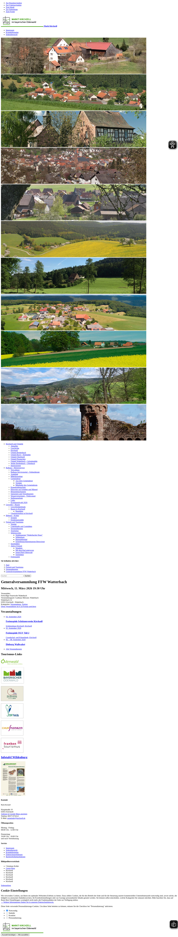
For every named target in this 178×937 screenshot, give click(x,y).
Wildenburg (19, 537)
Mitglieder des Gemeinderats (26, 485)
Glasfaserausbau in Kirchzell (22, 513)
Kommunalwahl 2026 (19, 502)
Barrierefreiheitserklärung (15, 857)
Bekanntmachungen (18, 492)
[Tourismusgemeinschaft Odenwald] (12, 664)
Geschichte (15, 448)
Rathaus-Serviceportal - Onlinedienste (25, 472)
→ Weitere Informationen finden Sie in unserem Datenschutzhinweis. (27, 902)
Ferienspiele (15, 557)
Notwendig (13, 911)
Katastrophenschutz (18, 487)
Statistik (12, 913)
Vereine (13, 524)
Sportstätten (15, 544)
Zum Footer (10, 12)
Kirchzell (14, 450)
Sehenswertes (16, 533)
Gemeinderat (15, 479)
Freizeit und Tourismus (14, 522)
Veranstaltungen (17, 529)
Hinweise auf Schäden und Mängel (24, 489)
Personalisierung (15, 918)
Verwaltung (15, 470)
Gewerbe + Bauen (13, 505)
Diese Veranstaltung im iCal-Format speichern (18, 606)
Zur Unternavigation (13, 5)
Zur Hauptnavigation (14, 3)
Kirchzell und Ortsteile (14, 444)
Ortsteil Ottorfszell (18, 457)
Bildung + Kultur (12, 516)
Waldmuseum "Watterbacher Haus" (29, 535)
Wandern (18, 548)
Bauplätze (19, 511)
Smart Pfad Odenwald (23, 552)
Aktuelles (14, 446)
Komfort (12, 915)
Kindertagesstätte (17, 520)
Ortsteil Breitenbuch (18, 453)
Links (13, 500)
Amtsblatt (14, 474)
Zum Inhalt (10, 7)
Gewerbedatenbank (18, 507)
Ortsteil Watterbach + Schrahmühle (24, 461)
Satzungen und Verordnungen (22, 494)
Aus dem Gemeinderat (24, 481)
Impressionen (16, 466)
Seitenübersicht (11, 35)
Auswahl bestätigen (9, 935)
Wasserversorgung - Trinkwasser (23, 496)
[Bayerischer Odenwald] (12, 683)
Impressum (10, 30)
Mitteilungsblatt (17, 476)
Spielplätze (19, 555)
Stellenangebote (17, 498)
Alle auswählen (23, 935)
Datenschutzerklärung (14, 855)
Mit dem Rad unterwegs (24, 550)
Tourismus (15, 531)
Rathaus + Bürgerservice (15, 468)
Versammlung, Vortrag (19, 604)
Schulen (14, 518)
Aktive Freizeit (16, 546)
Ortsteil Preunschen (18, 459)
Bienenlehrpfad (21, 539)
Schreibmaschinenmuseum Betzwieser (30, 542)
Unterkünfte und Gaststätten (21, 526)
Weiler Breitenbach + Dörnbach (23, 463)
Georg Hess (10, 868)
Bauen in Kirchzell (18, 509)
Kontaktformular (12, 32)
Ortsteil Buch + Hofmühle (21, 455)
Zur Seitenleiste (12, 9)
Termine (18, 483)
